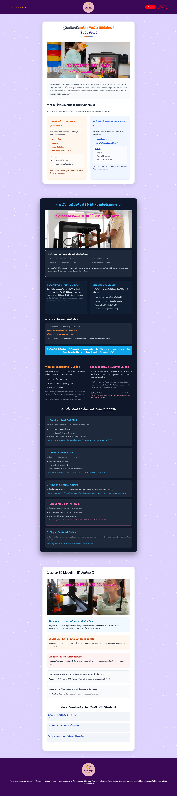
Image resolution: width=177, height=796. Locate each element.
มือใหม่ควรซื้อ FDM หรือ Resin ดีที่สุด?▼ (62, 716)
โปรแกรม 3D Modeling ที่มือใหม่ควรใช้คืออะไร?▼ (66, 737)
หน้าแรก (12, 7)
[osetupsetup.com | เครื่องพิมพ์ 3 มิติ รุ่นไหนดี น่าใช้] (89, 7)
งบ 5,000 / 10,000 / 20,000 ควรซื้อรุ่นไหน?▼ (63, 727)
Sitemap (25, 7)
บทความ (18, 7)
